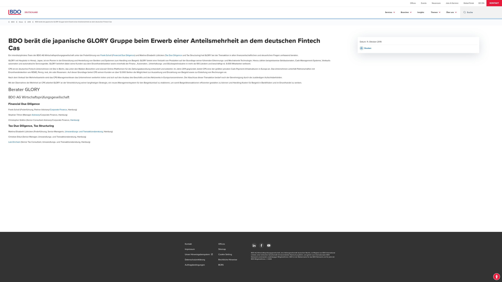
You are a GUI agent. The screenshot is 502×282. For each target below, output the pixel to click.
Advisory (36, 114)
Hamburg (74, 120)
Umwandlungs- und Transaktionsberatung (84, 131)
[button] (494, 3)
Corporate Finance (58, 109)
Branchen (405, 12)
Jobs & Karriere (452, 3)
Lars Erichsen (14, 141)
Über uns (450, 12)
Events (424, 3)
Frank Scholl (106, 55)
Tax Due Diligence (173, 55)
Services (388, 12)
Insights (420, 12)
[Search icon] (464, 12)
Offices (413, 3)
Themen (434, 12)
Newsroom (436, 3)
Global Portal (469, 3)
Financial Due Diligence (124, 55)
